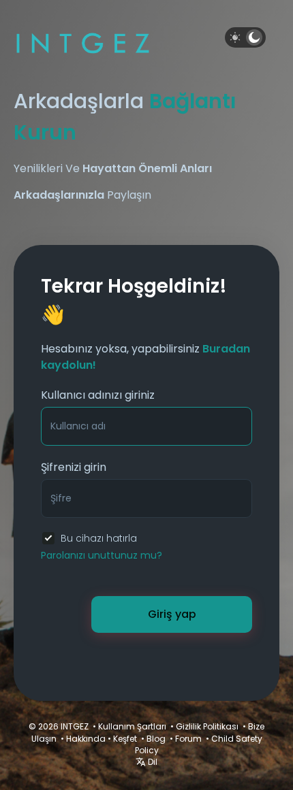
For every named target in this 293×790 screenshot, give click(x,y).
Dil (151, 762)
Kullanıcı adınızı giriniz (98, 395)
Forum (188, 738)
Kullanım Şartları (132, 726)
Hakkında (86, 738)
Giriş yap (172, 614)
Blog (156, 738)
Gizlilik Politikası (207, 726)
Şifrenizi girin (73, 467)
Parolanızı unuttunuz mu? (101, 555)
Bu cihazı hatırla (99, 538)
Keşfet (125, 738)
